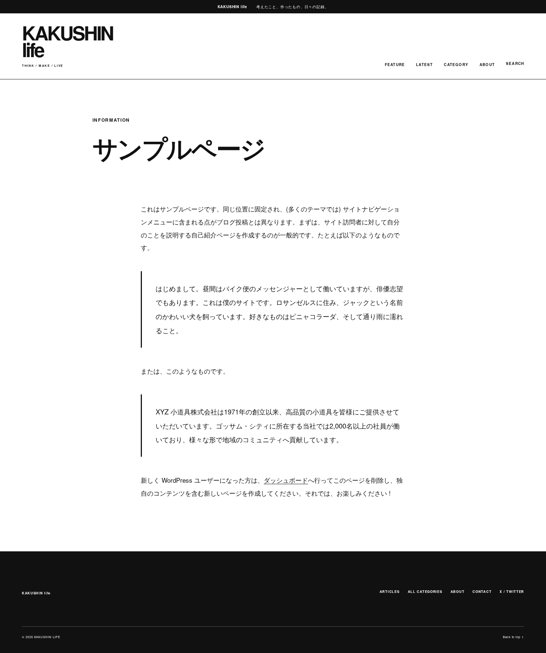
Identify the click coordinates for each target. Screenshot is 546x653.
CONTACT (481, 591)
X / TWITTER (512, 591)
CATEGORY (456, 64)
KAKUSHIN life (36, 593)
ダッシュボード (286, 480)
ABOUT (487, 64)
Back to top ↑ (513, 637)
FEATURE (395, 64)
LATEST (424, 64)
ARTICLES (390, 591)
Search (515, 63)
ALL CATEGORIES (425, 591)
